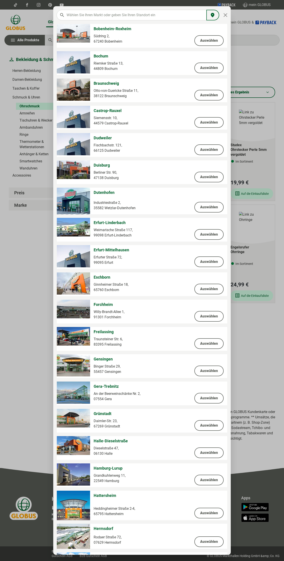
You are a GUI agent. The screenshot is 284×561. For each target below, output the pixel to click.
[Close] (225, 15)
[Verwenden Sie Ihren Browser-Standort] (212, 15)
